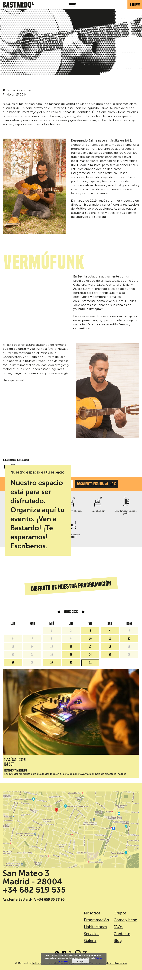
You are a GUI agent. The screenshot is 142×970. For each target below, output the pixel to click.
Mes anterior (58, 612)
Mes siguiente (83, 612)
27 (13, 662)
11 (110, 638)
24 (90, 654)
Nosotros (92, 913)
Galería (90, 940)
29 (51, 662)
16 (71, 646)
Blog (118, 940)
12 (129, 638)
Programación (96, 920)
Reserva (135, 4)
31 (90, 662)
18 (110, 646)
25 (110, 654)
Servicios (91, 934)
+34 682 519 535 (34, 890)
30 (71, 662)
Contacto (122, 934)
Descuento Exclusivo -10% (96, 484)
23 (71, 654)
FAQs (118, 927)
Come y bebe (125, 920)
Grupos (120, 913)
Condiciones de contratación (108, 963)
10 (90, 638)
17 (90, 646)
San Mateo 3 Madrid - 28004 (32, 877)
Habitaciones (95, 927)
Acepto (80, 961)
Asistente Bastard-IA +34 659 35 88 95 (34, 899)
